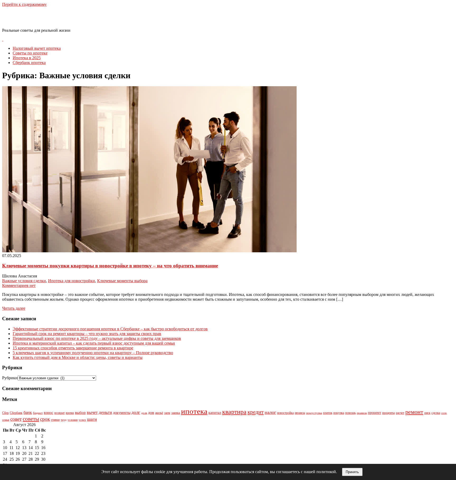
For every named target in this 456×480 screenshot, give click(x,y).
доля (144, 413)
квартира (234, 411)
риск (427, 413)
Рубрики (10, 378)
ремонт (414, 412)
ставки (55, 420)
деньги (105, 412)
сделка (435, 413)
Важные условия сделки (24, 280)
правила (362, 413)
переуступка (314, 413)
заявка (175, 413)
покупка (338, 413)
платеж (327, 413)
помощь (350, 413)
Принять (352, 472)
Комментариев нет (19, 285)
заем (167, 413)
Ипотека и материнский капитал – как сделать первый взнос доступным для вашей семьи (94, 343)
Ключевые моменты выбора (122, 280)
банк (27, 412)
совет (16, 419)
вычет (92, 412)
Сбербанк (16, 413)
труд (63, 419)
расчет (400, 413)
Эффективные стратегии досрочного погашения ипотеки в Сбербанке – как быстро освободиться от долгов (110, 329)
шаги (92, 419)
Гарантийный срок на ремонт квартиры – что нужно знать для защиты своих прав (87, 333)
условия (73, 419)
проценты (388, 413)
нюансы (300, 413)
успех (82, 419)
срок (45, 419)
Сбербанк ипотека (29, 62)
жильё (159, 413)
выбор (80, 412)
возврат (59, 413)
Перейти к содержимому (24, 4)
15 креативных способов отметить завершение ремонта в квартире (73, 348)
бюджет (38, 413)
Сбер (5, 413)
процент (374, 413)
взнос (48, 412)
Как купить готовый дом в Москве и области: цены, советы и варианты (77, 357)
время (70, 413)
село (444, 413)
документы (121, 413)
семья (5, 419)
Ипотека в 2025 (27, 58)
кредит (256, 412)
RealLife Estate (30, 17)
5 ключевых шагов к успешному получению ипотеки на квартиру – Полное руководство (93, 352)
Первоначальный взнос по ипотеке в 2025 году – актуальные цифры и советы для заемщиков (97, 338)
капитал (214, 413)
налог (270, 412)
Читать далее (13, 308)
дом (151, 413)
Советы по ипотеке (30, 53)
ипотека (194, 411)
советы (31, 419)
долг (135, 412)
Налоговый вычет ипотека (37, 48)
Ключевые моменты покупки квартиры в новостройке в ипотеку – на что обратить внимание (110, 265)
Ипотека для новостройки (71, 280)
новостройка (285, 413)
